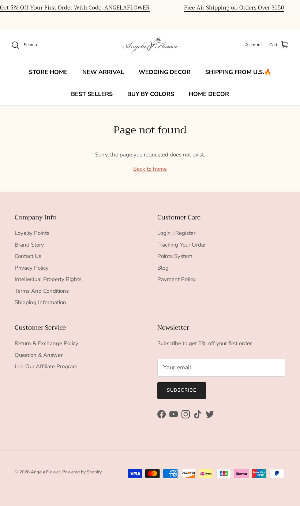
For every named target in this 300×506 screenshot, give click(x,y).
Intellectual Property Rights (48, 279)
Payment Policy (176, 279)
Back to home (150, 169)
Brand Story (29, 244)
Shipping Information (40, 302)
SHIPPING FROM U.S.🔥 (238, 72)
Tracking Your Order (181, 244)
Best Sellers (92, 94)
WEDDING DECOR (165, 72)
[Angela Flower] (150, 45)
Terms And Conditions (42, 291)
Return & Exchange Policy (46, 343)
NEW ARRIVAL (103, 72)
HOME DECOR (209, 94)
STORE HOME (48, 72)
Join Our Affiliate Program (46, 366)
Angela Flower (45, 472)
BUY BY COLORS (150, 94)
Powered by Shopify (82, 472)
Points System (174, 256)
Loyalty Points (32, 233)
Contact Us (28, 256)
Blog (163, 268)
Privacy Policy (32, 268)
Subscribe (181, 390)
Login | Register (176, 233)
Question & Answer (39, 355)
